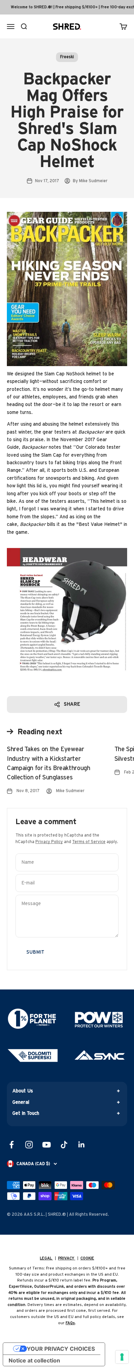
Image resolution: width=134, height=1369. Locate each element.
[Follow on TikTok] (64, 1144)
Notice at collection (34, 1360)
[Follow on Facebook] (11, 1144)
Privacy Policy (49, 842)
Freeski (67, 57)
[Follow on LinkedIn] (81, 1144)
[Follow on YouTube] (46, 1144)
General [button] (20, 1102)
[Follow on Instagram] (29, 1144)
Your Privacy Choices (61, 1348)
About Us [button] (22, 1091)
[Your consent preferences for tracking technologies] (122, 1356)
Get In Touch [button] (25, 1113)
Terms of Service (88, 842)
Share (72, 704)
